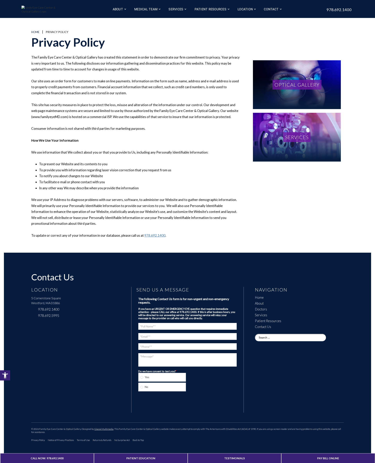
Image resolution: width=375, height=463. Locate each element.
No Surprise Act (122, 440)
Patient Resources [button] (210, 9)
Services (176, 9)
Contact (271, 9)
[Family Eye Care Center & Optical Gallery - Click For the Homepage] (48, 10)
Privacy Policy (38, 440)
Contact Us (263, 327)
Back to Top (138, 440)
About (118, 9)
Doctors (261, 309)
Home (35, 32)
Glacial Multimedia (103, 428)
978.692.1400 (154, 235)
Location (245, 9)
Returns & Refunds (102, 440)
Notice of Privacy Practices (61, 440)
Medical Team (145, 9)
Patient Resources (268, 321)
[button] (5, 375)
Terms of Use (83, 440)
